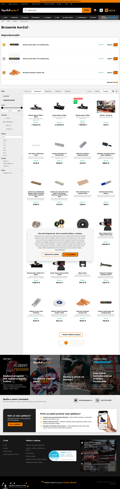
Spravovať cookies (52, 254)
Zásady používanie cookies (34, 462)
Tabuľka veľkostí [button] (36, 4)
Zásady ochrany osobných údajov (36, 459)
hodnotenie (68, 91)
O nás (5, 445)
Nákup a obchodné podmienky (35, 445)
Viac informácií (60, 249)
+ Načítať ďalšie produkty (71, 334)
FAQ (71, 3)
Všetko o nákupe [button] (12, 4)
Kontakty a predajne (49, 3)
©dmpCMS (113, 483)
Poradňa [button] (59, 4)
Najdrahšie (58, 91)
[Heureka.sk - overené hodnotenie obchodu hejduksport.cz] (62, 456)
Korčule (15, 21)
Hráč (8, 21)
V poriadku (71, 254)
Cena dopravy (30, 453)
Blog (66, 3)
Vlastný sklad (7, 451)
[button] (5, 17)
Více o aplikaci (15, 424)
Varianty (97, 91)
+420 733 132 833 (105, 400)
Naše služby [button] (24, 4)
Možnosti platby (31, 456)
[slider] (2, 108)
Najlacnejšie (48, 91)
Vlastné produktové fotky (10, 454)
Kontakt (5, 448)
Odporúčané (37, 91)
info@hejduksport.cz (85, 400)
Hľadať (86, 10)
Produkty (105, 91)
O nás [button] (2, 4)
